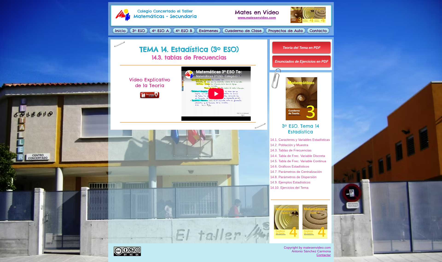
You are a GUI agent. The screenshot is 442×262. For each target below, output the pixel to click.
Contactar (324, 255)
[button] (208, 30)
